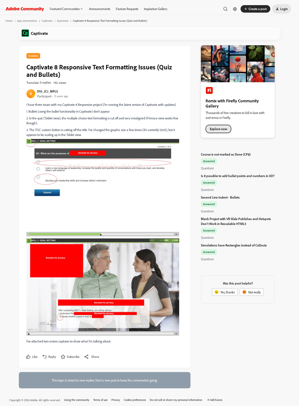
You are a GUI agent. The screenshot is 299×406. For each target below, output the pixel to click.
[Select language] (235, 9)
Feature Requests (127, 9)
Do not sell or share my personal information (176, 400)
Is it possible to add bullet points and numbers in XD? (237, 176)
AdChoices (216, 400)
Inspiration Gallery (155, 9)
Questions (62, 20)
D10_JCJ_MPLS (47, 91)
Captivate (47, 20)
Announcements (99, 9)
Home (9, 20)
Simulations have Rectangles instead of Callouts (234, 245)
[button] (255, 9)
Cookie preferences (135, 400)
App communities (27, 20)
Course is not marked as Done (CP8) (226, 154)
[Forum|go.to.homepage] (25, 9)
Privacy (115, 400)
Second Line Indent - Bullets (220, 197)
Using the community (76, 400)
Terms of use (100, 400)
